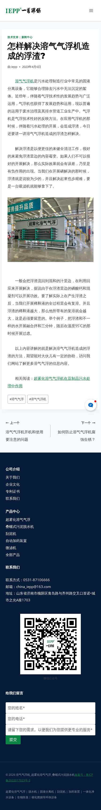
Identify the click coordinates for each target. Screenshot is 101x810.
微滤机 (11, 547)
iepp (14, 67)
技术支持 (13, 37)
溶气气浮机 (24, 81)
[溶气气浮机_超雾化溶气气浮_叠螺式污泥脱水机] (25, 11)
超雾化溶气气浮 (18, 519)
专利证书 (13, 491)
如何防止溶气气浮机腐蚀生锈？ (76, 431)
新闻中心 (27, 37)
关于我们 (13, 477)
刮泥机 (11, 533)
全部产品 (13, 554)
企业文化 (13, 484)
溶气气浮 (17, 399)
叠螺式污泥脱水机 (20, 526)
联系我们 (13, 498)
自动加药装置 (16, 540)
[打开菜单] (91, 10)
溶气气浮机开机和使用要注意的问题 (24, 431)
